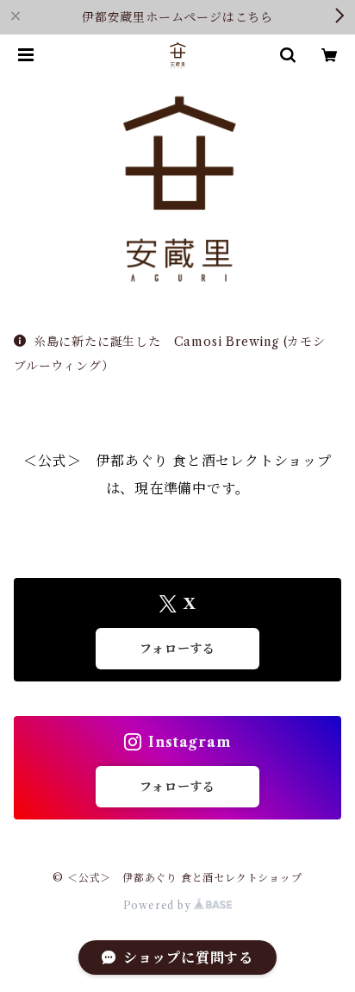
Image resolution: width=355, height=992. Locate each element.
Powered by (159, 905)
